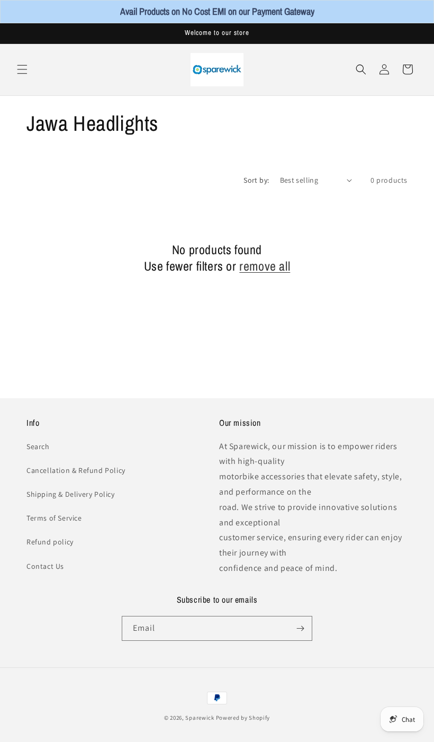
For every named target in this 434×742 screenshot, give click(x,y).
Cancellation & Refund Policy (75, 470)
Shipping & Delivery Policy (70, 494)
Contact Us (45, 566)
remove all (264, 266)
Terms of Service (54, 518)
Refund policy (50, 542)
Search (38, 446)
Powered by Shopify (243, 717)
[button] (22, 69)
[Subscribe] (300, 628)
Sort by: (256, 180)
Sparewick (199, 717)
